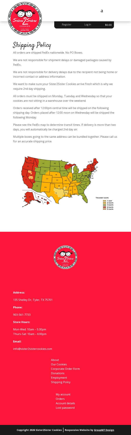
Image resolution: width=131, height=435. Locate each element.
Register (66, 24)
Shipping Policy (60, 382)
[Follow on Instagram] (76, 279)
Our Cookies (59, 364)
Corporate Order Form (65, 369)
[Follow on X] (65, 279)
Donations (57, 373)
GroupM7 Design (104, 430)
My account (63, 394)
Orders (60, 399)
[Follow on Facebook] (54, 279)
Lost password (65, 408)
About (55, 360)
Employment (59, 378)
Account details (65, 403)
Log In (87, 24)
